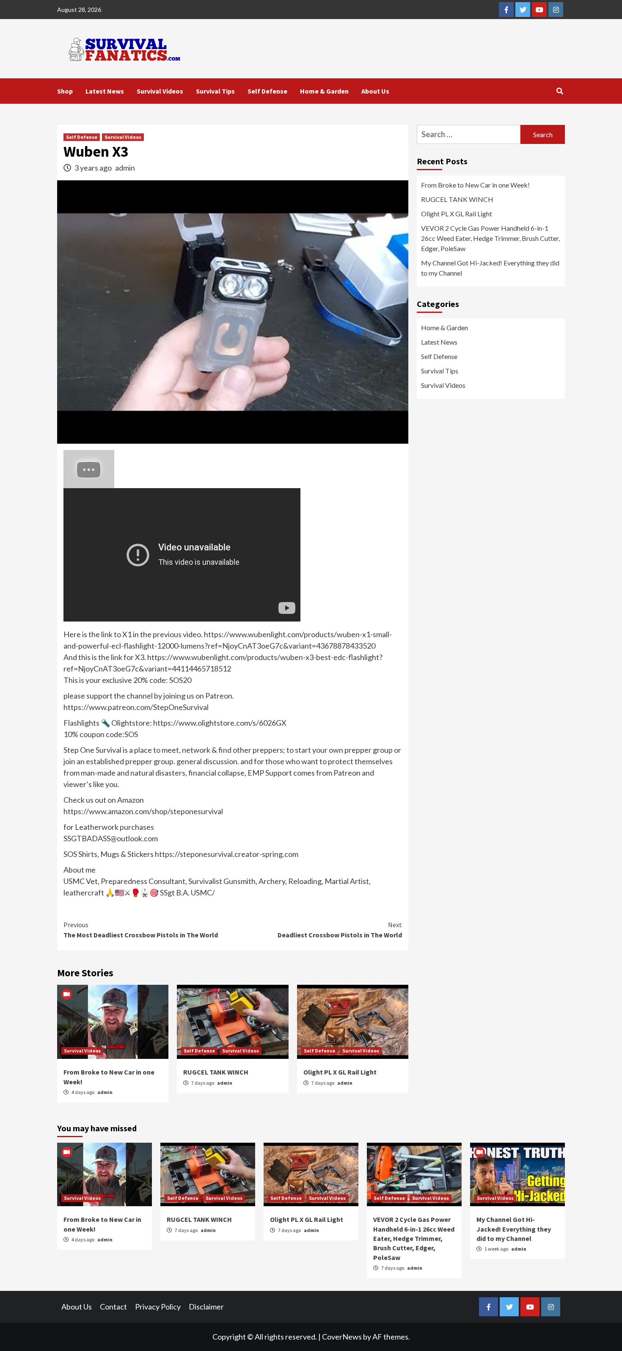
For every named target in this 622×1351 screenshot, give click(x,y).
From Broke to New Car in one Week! (475, 185)
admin (125, 167)
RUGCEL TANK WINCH (215, 1072)
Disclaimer (206, 1306)
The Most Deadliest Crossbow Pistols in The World (140, 929)
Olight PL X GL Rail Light (340, 1072)
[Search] (559, 91)
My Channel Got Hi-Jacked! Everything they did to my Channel (490, 268)
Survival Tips (215, 91)
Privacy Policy (158, 1306)
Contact (113, 1306)
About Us (375, 91)
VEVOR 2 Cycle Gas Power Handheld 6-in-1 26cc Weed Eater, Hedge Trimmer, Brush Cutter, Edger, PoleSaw (490, 238)
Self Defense (267, 91)
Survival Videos (160, 91)
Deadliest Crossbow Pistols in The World (340, 929)
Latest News (104, 91)
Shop (65, 91)
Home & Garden (324, 91)
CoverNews (342, 1336)
